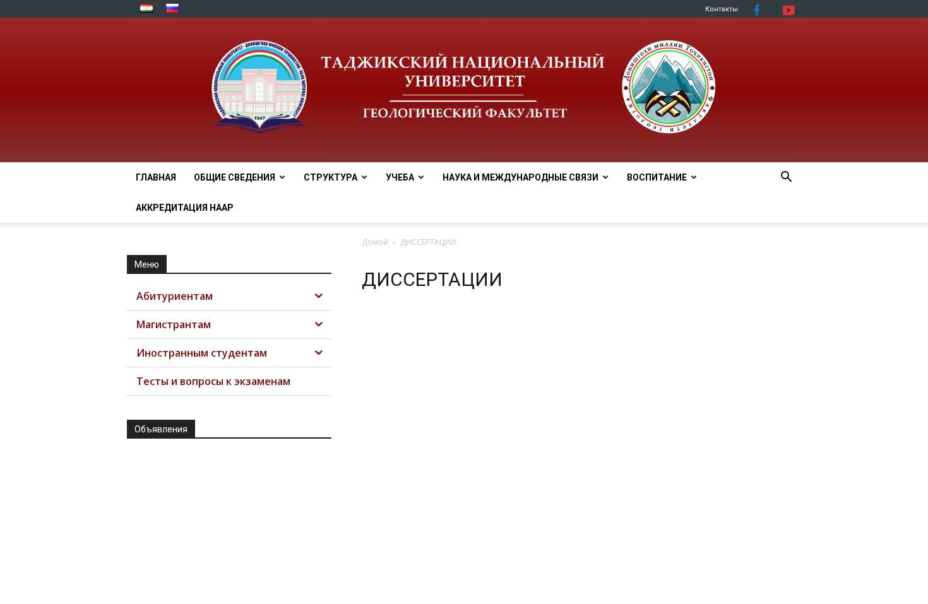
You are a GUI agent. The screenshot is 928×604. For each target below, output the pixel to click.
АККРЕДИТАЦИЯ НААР (185, 208)
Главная (156, 177)
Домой (375, 242)
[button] (786, 178)
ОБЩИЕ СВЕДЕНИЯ (234, 177)
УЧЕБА (400, 177)
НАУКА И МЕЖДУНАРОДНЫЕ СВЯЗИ (520, 177)
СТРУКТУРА (330, 177)
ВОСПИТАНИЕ (657, 177)
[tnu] (464, 90)
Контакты (721, 9)
